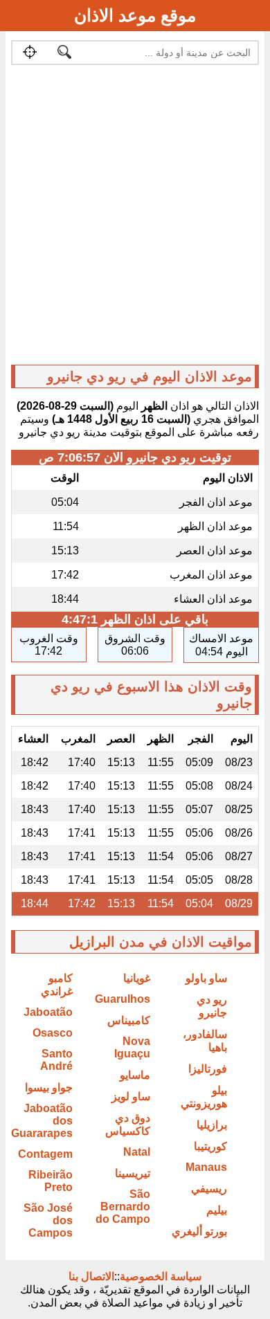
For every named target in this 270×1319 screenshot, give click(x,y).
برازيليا (212, 1125)
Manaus (206, 1167)
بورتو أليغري (199, 1231)
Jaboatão (48, 1012)
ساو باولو (206, 978)
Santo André (56, 1060)
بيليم (216, 1210)
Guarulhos (122, 999)
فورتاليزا (207, 1069)
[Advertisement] (135, 218)
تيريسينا (132, 1173)
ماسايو (135, 1075)
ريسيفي (209, 1188)
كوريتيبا (210, 1146)
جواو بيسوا (49, 1087)
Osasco (53, 1033)
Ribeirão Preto (50, 1181)
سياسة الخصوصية (160, 1276)
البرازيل (92, 941)
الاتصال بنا (91, 1276)
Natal (136, 1152)
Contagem (45, 1154)
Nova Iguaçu (132, 1047)
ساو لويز (130, 1096)
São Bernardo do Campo (123, 1206)
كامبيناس (128, 1020)
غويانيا (136, 978)
